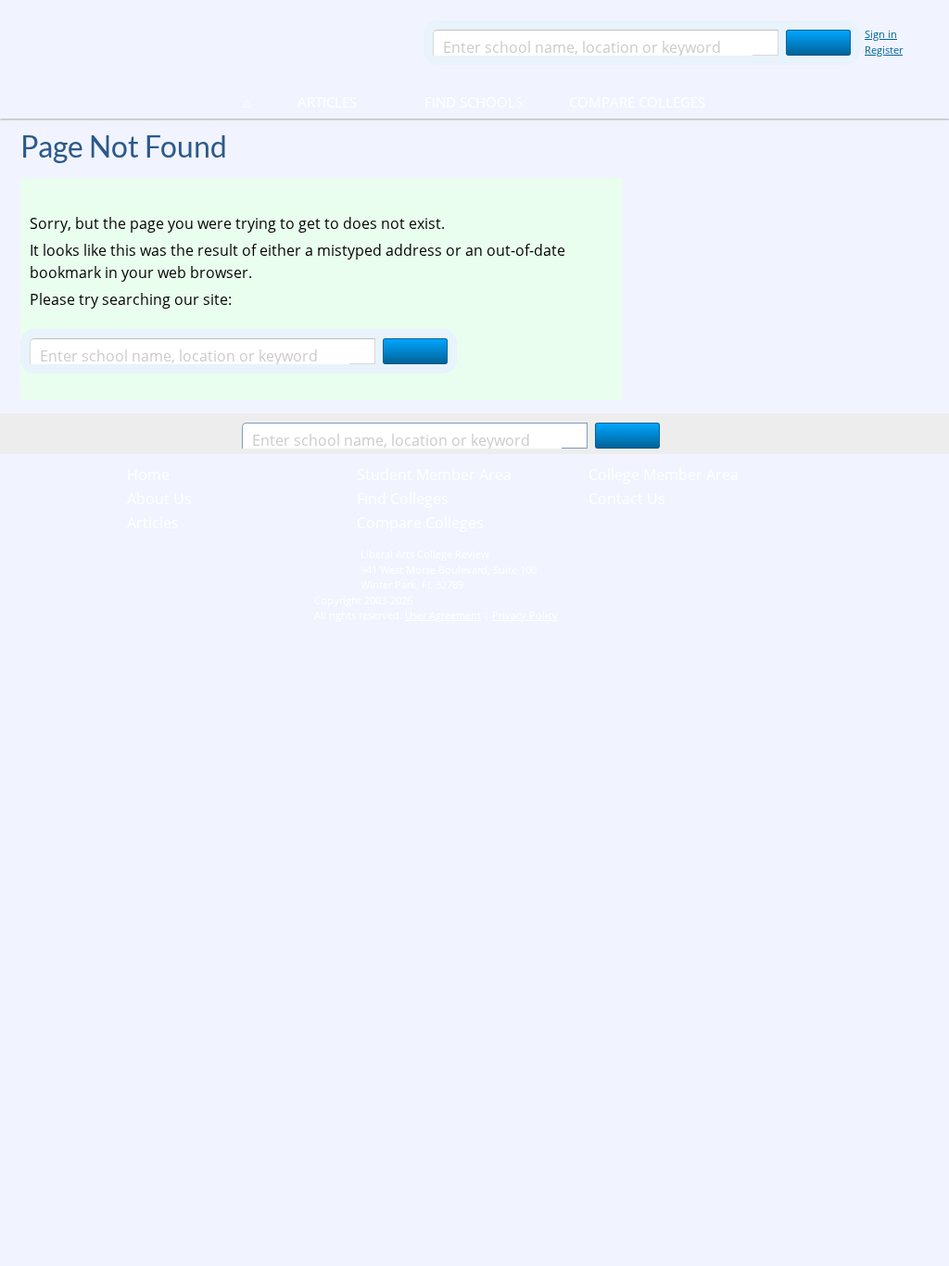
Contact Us (626, 498)
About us (159, 498)
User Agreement (443, 615)
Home (148, 474)
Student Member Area (434, 474)
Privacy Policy (525, 615)
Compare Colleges (637, 102)
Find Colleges (403, 498)
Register (884, 50)
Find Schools (451, 102)
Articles (327, 102)
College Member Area (663, 474)
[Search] (818, 43)
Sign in (881, 34)
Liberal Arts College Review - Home (214, 41)
